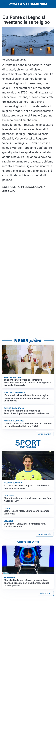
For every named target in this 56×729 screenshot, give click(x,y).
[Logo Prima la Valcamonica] (28, 4)
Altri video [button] (45, 593)
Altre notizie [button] (44, 434)
